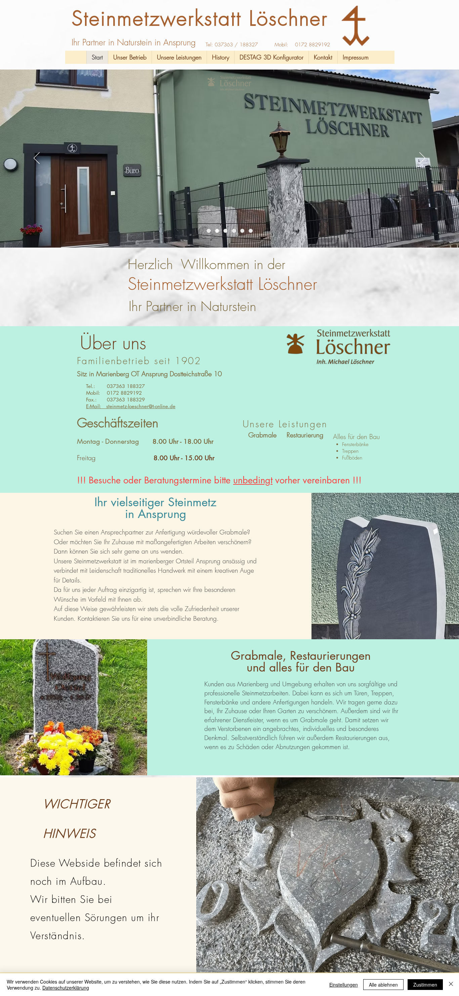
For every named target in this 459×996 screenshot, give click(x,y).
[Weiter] (422, 158)
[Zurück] (37, 158)
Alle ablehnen (383, 984)
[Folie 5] (251, 231)
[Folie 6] (225, 231)
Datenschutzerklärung (65, 987)
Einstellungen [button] (343, 984)
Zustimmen (425, 984)
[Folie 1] (209, 231)
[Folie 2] (217, 231)
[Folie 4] (242, 231)
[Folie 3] (234, 231)
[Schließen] (451, 985)
